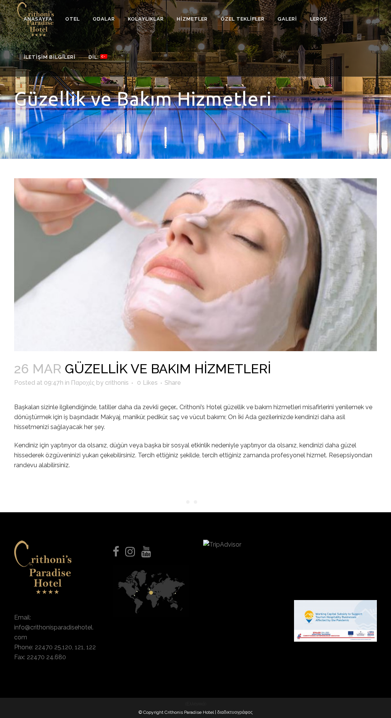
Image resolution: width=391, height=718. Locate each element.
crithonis (117, 382)
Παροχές (83, 382)
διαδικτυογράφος (235, 712)
